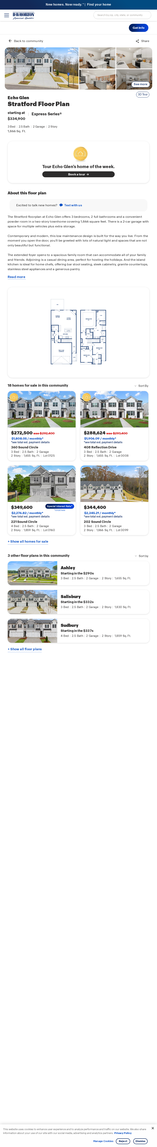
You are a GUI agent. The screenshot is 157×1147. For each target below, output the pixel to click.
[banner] (78, 5)
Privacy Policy (123, 1133)
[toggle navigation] (6, 15)
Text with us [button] (73, 205)
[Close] (153, 1128)
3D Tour (143, 94)
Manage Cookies (103, 1141)
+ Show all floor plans (25, 649)
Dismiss (141, 1141)
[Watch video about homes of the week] (78, 153)
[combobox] (122, 15)
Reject (123, 1141)
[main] (78, 590)
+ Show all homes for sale (28, 541)
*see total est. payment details (30, 440)
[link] (41, 68)
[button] (138, 28)
